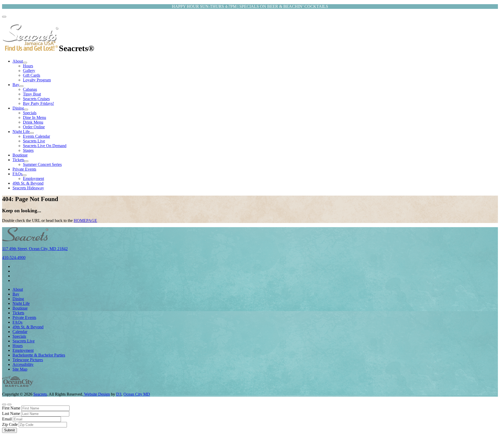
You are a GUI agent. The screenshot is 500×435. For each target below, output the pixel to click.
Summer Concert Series (42, 164)
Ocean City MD (136, 394)
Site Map (19, 369)
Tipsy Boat (32, 94)
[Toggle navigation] (4, 16)
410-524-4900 (14, 257)
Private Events (24, 169)
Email (7, 419)
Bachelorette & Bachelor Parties (38, 355)
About (17, 61)
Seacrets (40, 394)
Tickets (18, 160)
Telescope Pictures (27, 360)
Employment (33, 178)
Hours (28, 66)
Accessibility (23, 364)
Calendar (19, 331)
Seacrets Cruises (36, 98)
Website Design (96, 394)
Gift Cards (31, 75)
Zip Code (10, 424)
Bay (15, 84)
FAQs (17, 174)
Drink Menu (33, 122)
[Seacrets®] (30, 48)
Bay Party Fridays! (38, 103)
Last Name (11, 413)
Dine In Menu (34, 117)
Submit (9, 430)
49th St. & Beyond (27, 183)
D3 (118, 394)
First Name (11, 408)
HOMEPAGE (85, 220)
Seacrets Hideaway (28, 188)
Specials (29, 113)
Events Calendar (36, 136)
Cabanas (30, 89)
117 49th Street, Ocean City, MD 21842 (35, 248)
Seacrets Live (34, 141)
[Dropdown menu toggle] (25, 62)
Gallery (29, 70)
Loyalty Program (37, 80)
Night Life (21, 131)
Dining (18, 108)
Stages (28, 150)
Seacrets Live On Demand (44, 145)
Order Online (34, 127)
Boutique (20, 155)
